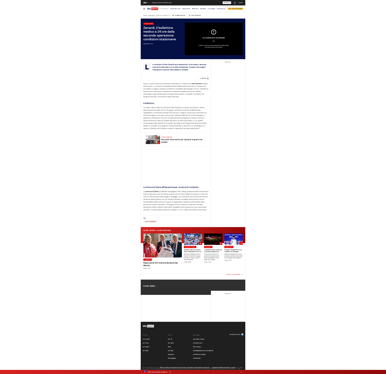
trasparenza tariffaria (218, 367)
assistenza (227, 367)
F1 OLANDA (211, 8)
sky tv (170, 339)
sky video (146, 347)
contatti (233, 367)
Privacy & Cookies (182, 367)
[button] (189, 372)
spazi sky (171, 354)
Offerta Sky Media (199, 354)
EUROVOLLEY (221, 8)
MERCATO (195, 8)
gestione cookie (198, 339)
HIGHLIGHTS (186, 8)
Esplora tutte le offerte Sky (162, 2)
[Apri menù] (144, 8)
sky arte (146, 350)
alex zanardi (150, 221)
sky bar (170, 350)
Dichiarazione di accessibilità (203, 350)
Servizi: (170, 335)
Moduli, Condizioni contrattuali (168, 367)
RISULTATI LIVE (175, 8)
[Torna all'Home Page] (152, 8)
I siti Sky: (145, 335)
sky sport (146, 339)
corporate (197, 358)
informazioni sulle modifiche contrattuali (198, 367)
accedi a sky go (235, 334)
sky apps (171, 343)
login (240, 2)
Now (169, 347)
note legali (197, 347)
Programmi (172, 358)
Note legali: (196, 335)
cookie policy (198, 343)
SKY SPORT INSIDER (235, 8)
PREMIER (203, 8)
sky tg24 (146, 343)
